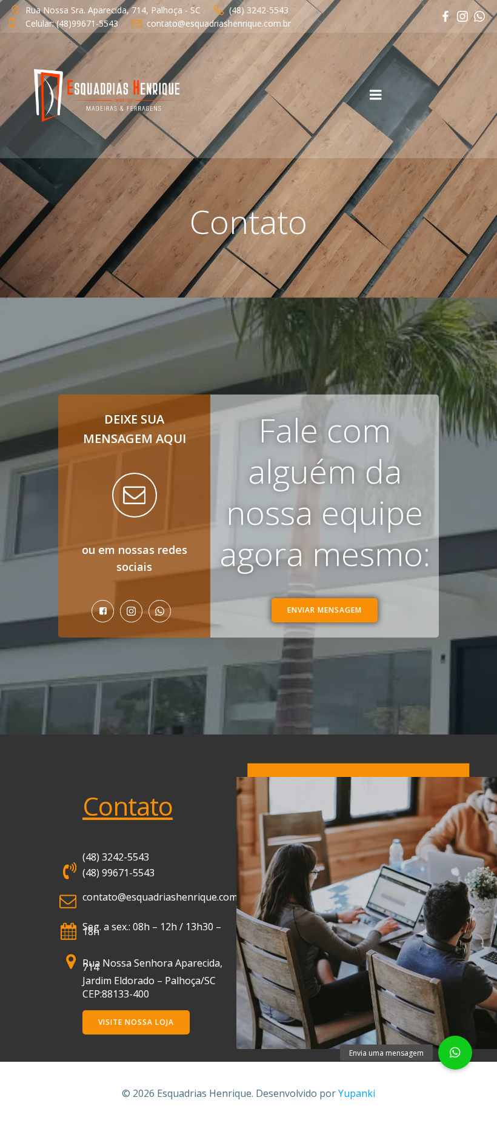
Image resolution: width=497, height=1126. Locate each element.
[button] (455, 1053)
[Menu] (375, 95)
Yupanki (356, 1093)
